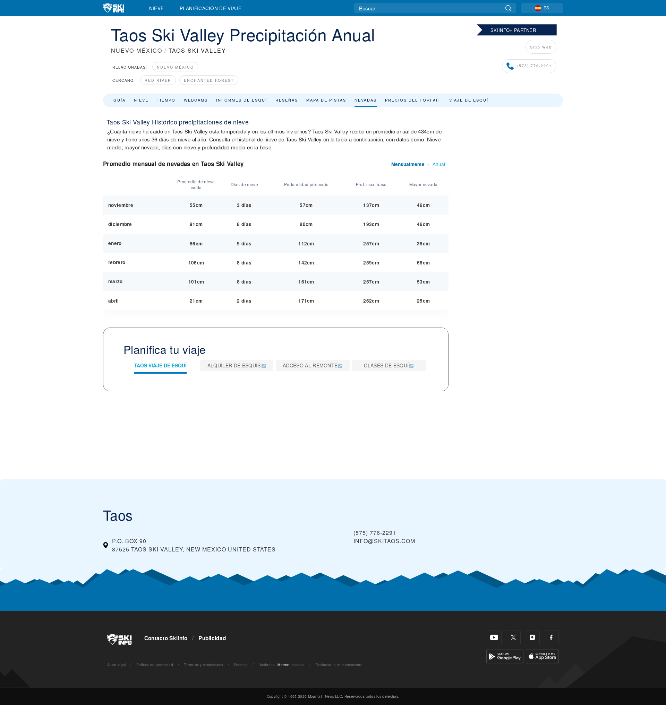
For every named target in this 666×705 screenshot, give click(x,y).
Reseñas (286, 100)
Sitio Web (541, 47)
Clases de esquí (386, 365)
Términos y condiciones (203, 664)
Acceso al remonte (310, 365)
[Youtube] (494, 637)
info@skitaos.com (384, 541)
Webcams (196, 100)
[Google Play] (504, 655)
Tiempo (166, 100)
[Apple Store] (542, 655)
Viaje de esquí (468, 100)
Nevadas (366, 100)
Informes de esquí (241, 100)
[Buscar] (508, 8)
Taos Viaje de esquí (160, 365)
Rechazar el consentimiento (338, 664)
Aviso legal (116, 664)
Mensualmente (408, 164)
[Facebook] (551, 637)
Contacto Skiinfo (166, 638)
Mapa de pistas (326, 100)
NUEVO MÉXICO (136, 50)
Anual (439, 163)
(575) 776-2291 (534, 65)
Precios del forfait (413, 100)
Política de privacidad (154, 664)
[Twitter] (513, 637)
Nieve (156, 8)
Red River (158, 80)
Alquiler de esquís (234, 365)
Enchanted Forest (209, 80)
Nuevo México (175, 67)
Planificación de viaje (210, 8)
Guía (119, 100)
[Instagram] (532, 637)
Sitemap (241, 664)
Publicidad (212, 638)
